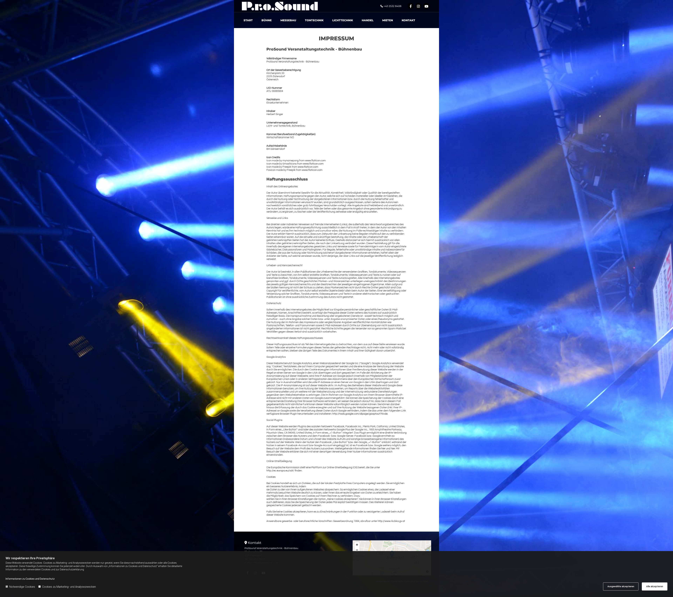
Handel (367, 20)
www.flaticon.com (315, 160)
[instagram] (418, 6)
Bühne (266, 20)
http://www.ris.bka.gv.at (391, 521)
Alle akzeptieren (654, 586)
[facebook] (410, 6)
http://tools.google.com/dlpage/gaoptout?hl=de (360, 413)
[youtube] (426, 6)
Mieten (387, 20)
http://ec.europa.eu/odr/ (280, 470)
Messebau (288, 20)
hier (383, 448)
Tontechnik (314, 20)
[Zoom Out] (357, 550)
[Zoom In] (357, 544)
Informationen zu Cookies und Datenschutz (30, 578)
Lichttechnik (342, 20)
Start (248, 20)
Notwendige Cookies (22, 586)
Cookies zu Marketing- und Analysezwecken (69, 586)
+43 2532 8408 (392, 6)
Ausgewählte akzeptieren (620, 586)
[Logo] (280, 6)
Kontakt (408, 20)
